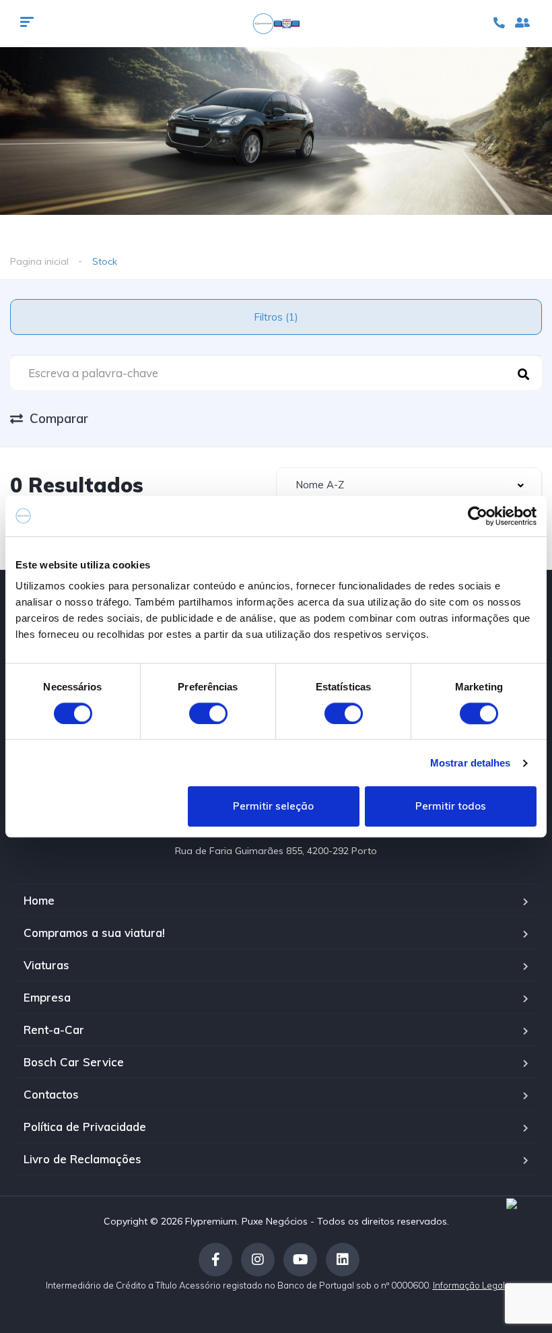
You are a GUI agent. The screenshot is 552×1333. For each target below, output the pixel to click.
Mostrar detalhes (470, 763)
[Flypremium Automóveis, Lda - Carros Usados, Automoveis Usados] (276, 23)
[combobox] (409, 485)
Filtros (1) (276, 317)
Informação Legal (470, 1285)
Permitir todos (450, 806)
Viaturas (46, 965)
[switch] (208, 713)
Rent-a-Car (54, 1029)
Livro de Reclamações (82, 1159)
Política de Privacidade (85, 1126)
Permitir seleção (273, 806)
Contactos (51, 1094)
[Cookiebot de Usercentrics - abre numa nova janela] (478, 516)
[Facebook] (215, 1259)
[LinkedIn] (342, 1259)
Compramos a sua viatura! (94, 932)
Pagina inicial (39, 261)
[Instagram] (258, 1259)
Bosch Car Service (74, 1062)
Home (39, 900)
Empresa (47, 997)
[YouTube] (300, 1259)
